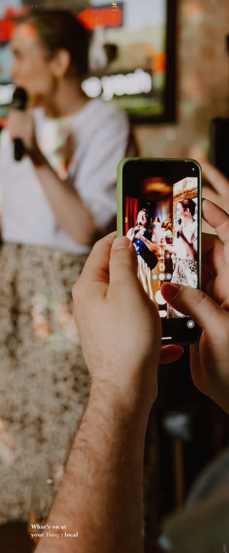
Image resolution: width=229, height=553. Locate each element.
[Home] (114, 6)
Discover (224, 548)
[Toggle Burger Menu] (32, 6)
